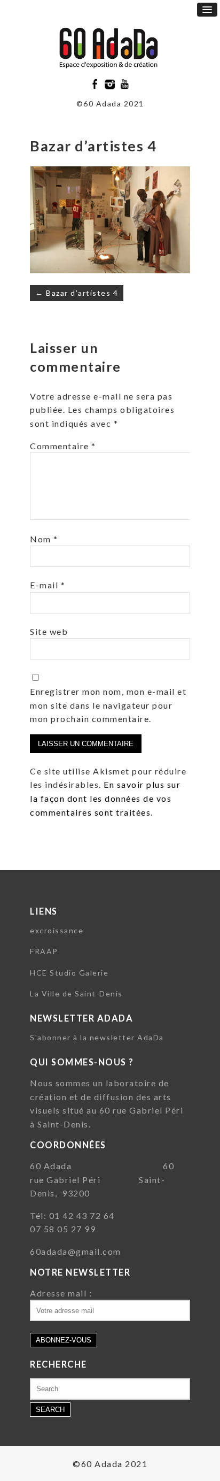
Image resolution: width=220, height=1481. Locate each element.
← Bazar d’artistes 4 (76, 292)
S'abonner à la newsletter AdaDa (97, 1037)
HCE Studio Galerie (69, 972)
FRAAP (44, 951)
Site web (49, 631)
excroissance (56, 930)
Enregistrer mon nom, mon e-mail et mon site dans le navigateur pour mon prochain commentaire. (108, 705)
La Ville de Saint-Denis (76, 993)
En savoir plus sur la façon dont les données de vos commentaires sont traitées (105, 798)
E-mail (47, 585)
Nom (44, 539)
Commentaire (63, 446)
